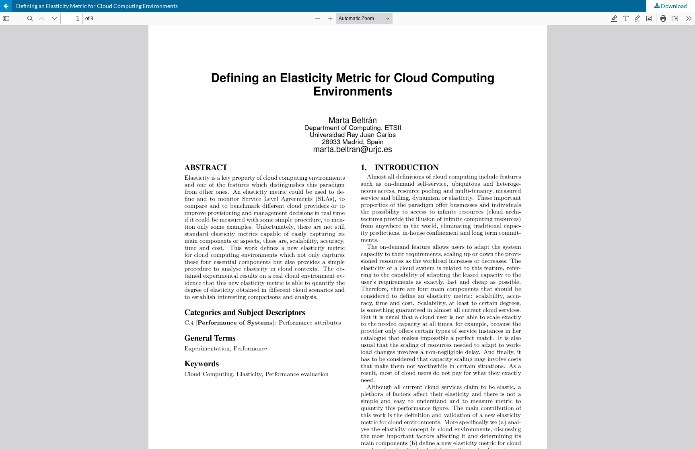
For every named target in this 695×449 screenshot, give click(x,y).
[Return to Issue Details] (6, 6)
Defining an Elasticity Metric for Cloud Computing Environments (97, 5)
